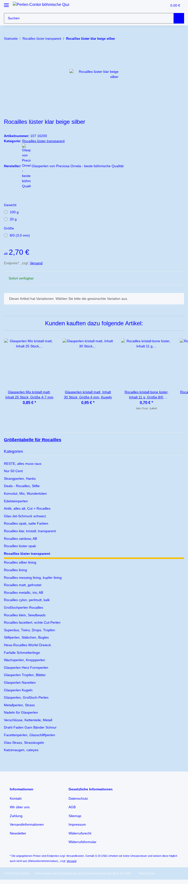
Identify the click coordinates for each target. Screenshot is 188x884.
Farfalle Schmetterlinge (22, 653)
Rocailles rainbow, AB (20, 539)
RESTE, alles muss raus (22, 464)
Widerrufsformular (82, 842)
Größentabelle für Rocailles (32, 439)
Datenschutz (78, 798)
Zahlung (16, 816)
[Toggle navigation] (6, 3)
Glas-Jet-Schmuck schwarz (25, 516)
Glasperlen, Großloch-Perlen (26, 697)
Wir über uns (20, 807)
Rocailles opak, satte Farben (26, 523)
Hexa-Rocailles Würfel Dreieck (27, 645)
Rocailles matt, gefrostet (22, 585)
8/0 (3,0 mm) (20, 235)
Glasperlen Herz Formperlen (26, 667)
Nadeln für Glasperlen (21, 712)
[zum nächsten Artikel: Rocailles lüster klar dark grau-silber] (179, 38)
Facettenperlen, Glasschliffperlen (29, 735)
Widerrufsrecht (80, 833)
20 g (13, 219)
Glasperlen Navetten (20, 682)
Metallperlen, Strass (19, 705)
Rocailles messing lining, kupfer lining (33, 578)
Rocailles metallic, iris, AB (23, 592)
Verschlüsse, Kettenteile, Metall (28, 720)
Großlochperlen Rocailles (23, 607)
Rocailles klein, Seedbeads (25, 615)
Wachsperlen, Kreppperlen (24, 660)
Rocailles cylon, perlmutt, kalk (27, 600)
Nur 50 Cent (13, 471)
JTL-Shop (161, 873)
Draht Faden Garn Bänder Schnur (30, 727)
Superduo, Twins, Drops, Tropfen (29, 630)
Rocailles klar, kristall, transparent (30, 531)
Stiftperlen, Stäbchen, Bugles (26, 637)
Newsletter (18, 833)
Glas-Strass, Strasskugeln (24, 743)
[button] (153, 5)
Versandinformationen (27, 824)
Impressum (77, 824)
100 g (14, 212)
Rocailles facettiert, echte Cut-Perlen (32, 622)
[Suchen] (179, 18)
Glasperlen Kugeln (18, 690)
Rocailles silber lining (20, 562)
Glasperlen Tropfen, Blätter (25, 675)
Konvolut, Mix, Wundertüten (25, 493)
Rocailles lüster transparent (43, 141)
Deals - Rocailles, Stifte (22, 486)
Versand (36, 263)
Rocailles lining (15, 570)
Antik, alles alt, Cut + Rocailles (27, 508)
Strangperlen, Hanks (20, 478)
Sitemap (75, 816)
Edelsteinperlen (16, 501)
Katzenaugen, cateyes (21, 750)
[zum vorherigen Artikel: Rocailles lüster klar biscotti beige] (168, 38)
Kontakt (16, 798)
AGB (72, 807)
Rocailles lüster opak (20, 546)
